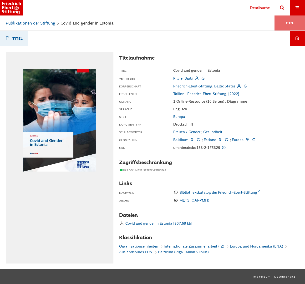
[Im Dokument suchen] (297, 38)
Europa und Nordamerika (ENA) (256, 246)
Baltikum (180, 139)
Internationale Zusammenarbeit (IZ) (194, 246)
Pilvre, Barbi (183, 78)
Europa (179, 116)
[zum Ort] (192, 139)
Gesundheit (212, 132)
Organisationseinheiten (138, 246)
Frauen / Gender (186, 132)
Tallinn (178, 93)
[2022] (233, 93)
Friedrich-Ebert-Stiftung (206, 93)
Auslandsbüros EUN (135, 252)
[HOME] (11, 7)
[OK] (282, 7)
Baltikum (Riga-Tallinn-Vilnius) (183, 252)
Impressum (262, 276)
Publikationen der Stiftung (30, 23)
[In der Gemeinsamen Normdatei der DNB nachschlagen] (203, 78)
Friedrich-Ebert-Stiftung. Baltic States (204, 86)
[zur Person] (196, 78)
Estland (210, 139)
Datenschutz (284, 276)
